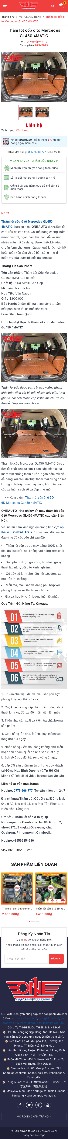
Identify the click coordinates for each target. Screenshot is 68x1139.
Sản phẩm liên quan (34, 864)
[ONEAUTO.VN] (28, 6)
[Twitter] (29, 1105)
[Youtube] (48, 1105)
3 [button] (37, 921)
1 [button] (29, 921)
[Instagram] (38, 1105)
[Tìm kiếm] (52, 6)
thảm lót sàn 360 (54, 1022)
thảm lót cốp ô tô (30, 1022)
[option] (34, 77)
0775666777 (38, 151)
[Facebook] (20, 1105)
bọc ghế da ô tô (49, 1018)
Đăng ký (56, 958)
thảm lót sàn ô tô (26, 1018)
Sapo (42, 1135)
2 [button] (33, 921)
